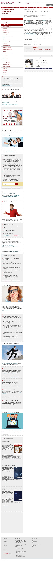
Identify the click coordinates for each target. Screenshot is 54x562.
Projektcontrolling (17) (6, 39)
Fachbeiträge (12, 7)
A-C (2, 193)
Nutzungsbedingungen (21, 544)
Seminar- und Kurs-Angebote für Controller (9, 363)
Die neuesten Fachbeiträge (6, 11)
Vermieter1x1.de (19, 555)
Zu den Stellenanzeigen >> (7, 135)
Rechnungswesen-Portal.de (21, 551)
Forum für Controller (15, 219)
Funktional (32, 9)
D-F (4, 193)
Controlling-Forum (5, 102)
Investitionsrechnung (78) (7, 47)
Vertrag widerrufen (21, 541)
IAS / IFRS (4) (5, 43)
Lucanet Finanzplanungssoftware (9, 230)
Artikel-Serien (5, 72)
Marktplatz (18, 7)
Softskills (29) (5, 68)
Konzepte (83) (5, 28)
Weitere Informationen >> (15, 377)
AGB (4, 544)
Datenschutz (19, 545)
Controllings (28, 21)
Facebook (5, 545)
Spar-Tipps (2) (5, 60)
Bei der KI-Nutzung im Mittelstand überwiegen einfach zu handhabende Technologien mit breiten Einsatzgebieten (12, 317)
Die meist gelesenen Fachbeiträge (8, 9)
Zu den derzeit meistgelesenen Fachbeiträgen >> (11, 246)
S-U (12, 193)
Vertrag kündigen (20, 540)
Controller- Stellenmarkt (9, 155)
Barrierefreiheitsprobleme (37, 544)
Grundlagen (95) (5, 20)
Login (28, 3)
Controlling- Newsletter (9, 77)
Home (25, 9)
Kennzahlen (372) (5, 30)
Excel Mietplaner (6, 274)
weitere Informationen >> (10, 151)
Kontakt (5, 540)
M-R (10, 193)
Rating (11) (4, 51)
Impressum (19, 546)
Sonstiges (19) (5, 70)
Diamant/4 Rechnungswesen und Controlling (11, 231)
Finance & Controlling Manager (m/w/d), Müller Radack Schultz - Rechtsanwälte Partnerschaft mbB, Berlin (12, 169)
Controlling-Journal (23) (6, 62)
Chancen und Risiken (44, 25)
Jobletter (34, 546)
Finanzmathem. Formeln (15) (7, 64)
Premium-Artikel (5, 13)
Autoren (34, 540)
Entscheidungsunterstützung (30, 33)
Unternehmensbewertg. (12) (7, 49)
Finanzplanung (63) (6, 32)
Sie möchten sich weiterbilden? (11, 343)
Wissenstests (4, 15)
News (3, 7)
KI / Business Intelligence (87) (7, 53)
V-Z (14, 193)
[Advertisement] (12, 523)
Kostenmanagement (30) (7, 26)
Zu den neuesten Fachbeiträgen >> (8, 245)
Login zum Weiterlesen (38, 49)
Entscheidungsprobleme (32, 34)
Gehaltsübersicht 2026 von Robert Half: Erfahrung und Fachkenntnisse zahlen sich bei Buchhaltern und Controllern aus (12, 326)
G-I (6, 193)
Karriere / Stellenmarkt (26, 7)
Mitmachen (35, 542)
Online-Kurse (41, 7)
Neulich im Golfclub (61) (6, 66)
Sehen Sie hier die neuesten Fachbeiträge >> (10, 104)
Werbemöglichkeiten (7, 542)
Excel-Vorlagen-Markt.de (21, 556)
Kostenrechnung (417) (6, 41)
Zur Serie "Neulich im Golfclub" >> (8, 310)
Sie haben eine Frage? (9, 202)
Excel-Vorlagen (35, 7)
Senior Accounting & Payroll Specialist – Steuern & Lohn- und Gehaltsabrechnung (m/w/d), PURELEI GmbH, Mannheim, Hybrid (12, 173)
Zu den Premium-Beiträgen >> (7, 247)
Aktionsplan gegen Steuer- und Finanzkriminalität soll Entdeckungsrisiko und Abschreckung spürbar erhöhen (12, 330)
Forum (7, 7)
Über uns (5, 541)
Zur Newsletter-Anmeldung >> (6, 85)
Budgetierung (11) (5, 34)
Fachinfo (28, 9)
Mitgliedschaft (35, 541)
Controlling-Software (9, 224)
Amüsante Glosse (8, 285)
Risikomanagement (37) (6, 45)
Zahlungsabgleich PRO (7, 272)
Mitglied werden (48, 49)
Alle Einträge (6, 187)
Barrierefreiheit (20, 542)
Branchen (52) (5, 22)
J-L (8, 193)
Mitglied (7, 98)
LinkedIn (5, 546)
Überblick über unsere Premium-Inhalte (10, 373)
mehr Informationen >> (6, 507)
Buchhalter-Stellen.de (20, 552)
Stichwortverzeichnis (6, 74)
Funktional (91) (5, 24)
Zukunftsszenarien (32, 25)
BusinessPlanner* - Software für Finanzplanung (11, 226)
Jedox (4, 227)
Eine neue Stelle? (8, 129)
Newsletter (34, 545)
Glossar (47, 7)
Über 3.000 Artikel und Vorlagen (11, 89)
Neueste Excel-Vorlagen (9, 255)
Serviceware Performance (8, 233)
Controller (43, 19)
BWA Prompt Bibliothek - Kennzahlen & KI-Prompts (12, 263)
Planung (43, 24)
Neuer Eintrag (16, 187)
